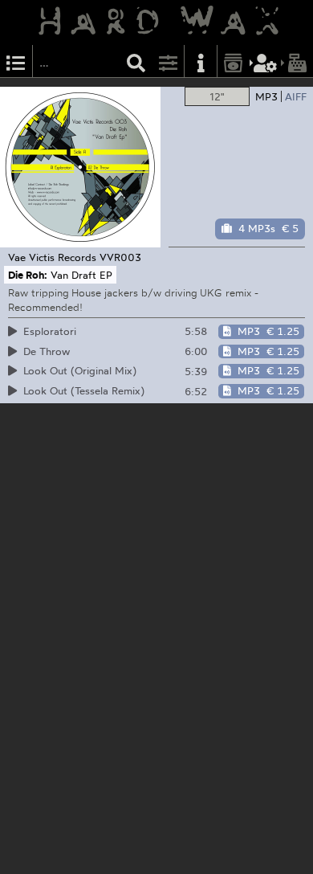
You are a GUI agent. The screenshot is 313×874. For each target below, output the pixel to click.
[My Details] (266, 61)
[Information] (201, 61)
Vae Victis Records (52, 257)
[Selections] (16, 61)
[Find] (136, 61)
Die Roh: (27, 274)
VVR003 (120, 257)
